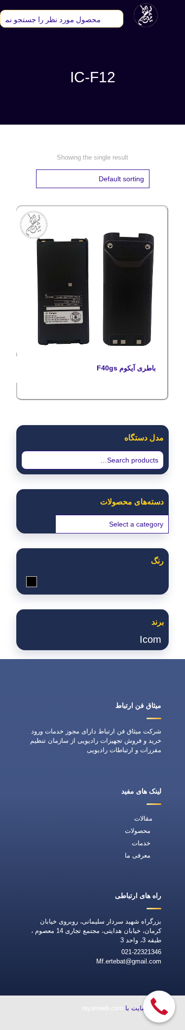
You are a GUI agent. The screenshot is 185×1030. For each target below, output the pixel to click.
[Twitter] (81, 1023)
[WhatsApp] (127, 1023)
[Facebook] (104, 1023)
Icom (150, 639)
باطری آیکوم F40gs (126, 368)
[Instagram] (36, 1023)
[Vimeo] (59, 1023)
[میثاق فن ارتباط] (145, 14)
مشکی (26, 581)
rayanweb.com (102, 1008)
